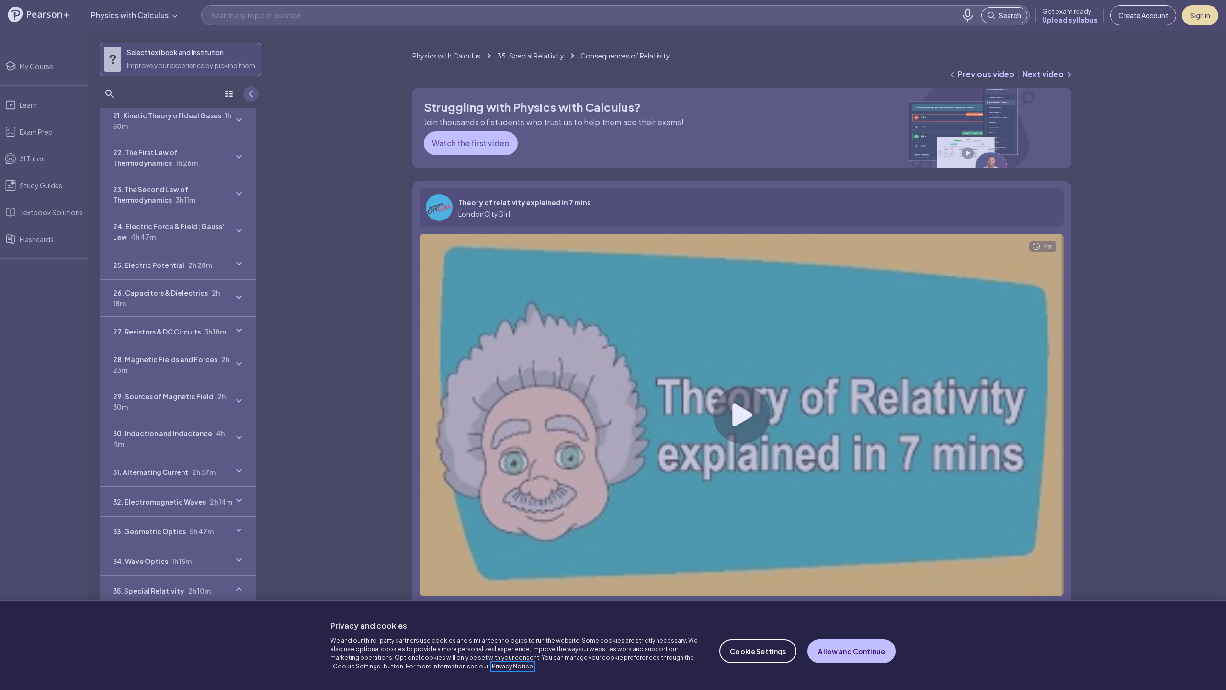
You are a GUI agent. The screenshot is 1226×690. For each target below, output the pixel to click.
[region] (613, 645)
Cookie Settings (758, 651)
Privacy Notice (512, 666)
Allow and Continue (851, 651)
